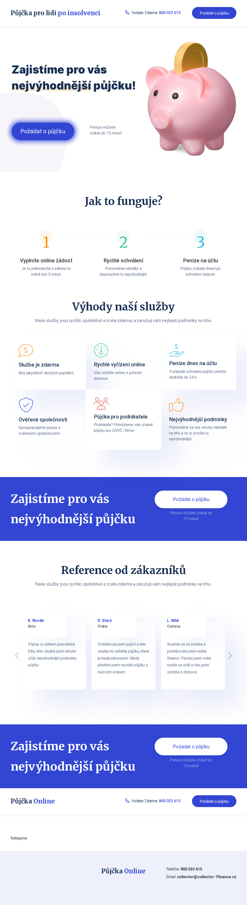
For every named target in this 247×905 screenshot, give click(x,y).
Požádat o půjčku (214, 13)
